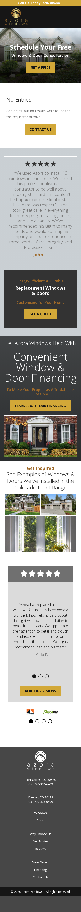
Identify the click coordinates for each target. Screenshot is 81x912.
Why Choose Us (40, 834)
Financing (40, 870)
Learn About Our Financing (40, 406)
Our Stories (40, 841)
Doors (40, 820)
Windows (40, 813)
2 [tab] (40, 676)
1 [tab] (34, 676)
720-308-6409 (43, 784)
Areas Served (40, 862)
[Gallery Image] (22, 504)
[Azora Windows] (16, 16)
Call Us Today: (40, 3)
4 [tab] (50, 721)
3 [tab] (46, 676)
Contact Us (40, 129)
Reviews (40, 849)
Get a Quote (40, 314)
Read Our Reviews (40, 691)
